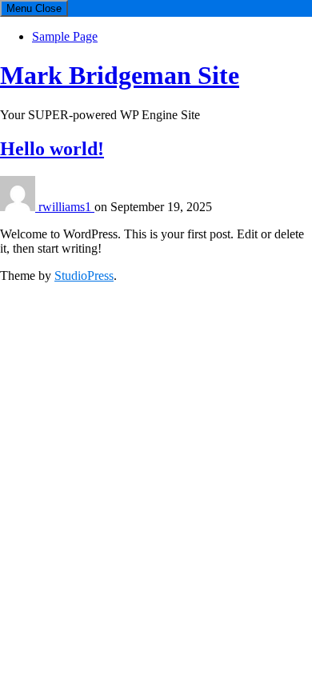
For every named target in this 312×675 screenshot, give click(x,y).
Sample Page (65, 36)
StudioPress (84, 275)
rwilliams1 (66, 207)
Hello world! (52, 148)
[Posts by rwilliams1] (19, 207)
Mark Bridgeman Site (119, 75)
